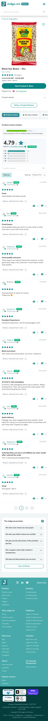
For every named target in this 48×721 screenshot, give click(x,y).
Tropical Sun (22, 91)
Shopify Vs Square (31, 627)
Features (4, 598)
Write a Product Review (24, 105)
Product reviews (7, 592)
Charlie (10, 182)
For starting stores (31, 595)
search (44, 11)
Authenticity (19, 715)
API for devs (5, 652)
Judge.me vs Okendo (32, 646)
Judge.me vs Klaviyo (32, 649)
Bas (8, 213)
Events (4, 643)
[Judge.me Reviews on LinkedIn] (22, 582)
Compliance (28, 715)
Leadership (5, 668)
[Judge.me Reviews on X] (17, 582)
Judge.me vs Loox (31, 639)
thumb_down (42, 205)
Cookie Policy (16, 717)
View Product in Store (24, 86)
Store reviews (6, 595)
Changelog (5, 655)
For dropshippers (31, 592)
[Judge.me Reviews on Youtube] (27, 582)
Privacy (11, 715)
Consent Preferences (29, 717)
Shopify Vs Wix (30, 630)
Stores (4, 680)
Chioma (10, 475)
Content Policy (38, 715)
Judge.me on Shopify (32, 614)
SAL (8, 406)
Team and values (7, 665)
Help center (5, 649)
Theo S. (10, 371)
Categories (5, 684)
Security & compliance (9, 621)
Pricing (4, 614)
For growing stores (32, 598)
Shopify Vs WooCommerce (34, 621)
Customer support (7, 617)
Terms (5, 715)
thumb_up (34, 205)
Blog (3, 639)
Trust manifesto (6, 627)
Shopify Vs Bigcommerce (34, 617)
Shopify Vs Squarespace (33, 624)
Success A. (11, 309)
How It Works (24, 566)
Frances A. (11, 246)
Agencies (5, 646)
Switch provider (31, 652)
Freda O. (10, 340)
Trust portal (5, 624)
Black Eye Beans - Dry (14, 69)
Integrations (5, 605)
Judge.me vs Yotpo (32, 643)
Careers (4, 671)
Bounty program (31, 667)
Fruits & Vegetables (10, 19)
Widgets (4, 602)
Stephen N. (11, 442)
